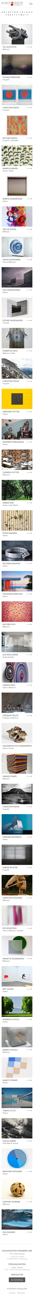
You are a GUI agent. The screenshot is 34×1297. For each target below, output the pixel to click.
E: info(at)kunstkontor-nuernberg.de (17, 1259)
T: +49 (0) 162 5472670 (17, 1257)
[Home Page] (12, 3)
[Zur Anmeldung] (17, 1279)
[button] (30, 3)
